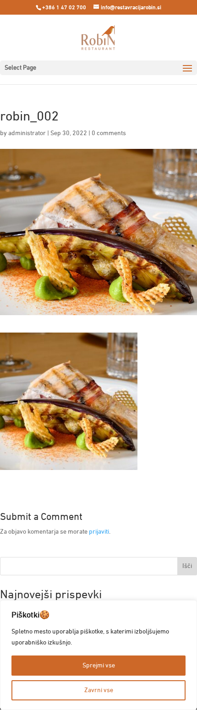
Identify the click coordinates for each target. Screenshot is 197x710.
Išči (187, 566)
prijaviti (99, 532)
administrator (27, 133)
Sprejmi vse (98, 665)
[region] (98, 655)
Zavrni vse (98, 690)
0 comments (109, 133)
